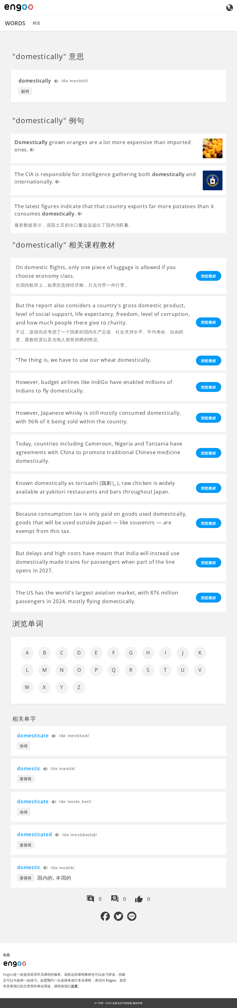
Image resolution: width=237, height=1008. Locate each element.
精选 (36, 23)
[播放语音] (56, 81)
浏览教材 (208, 276)
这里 (74, 986)
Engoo (111, 980)
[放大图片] (212, 148)
